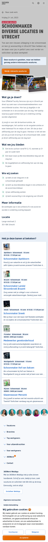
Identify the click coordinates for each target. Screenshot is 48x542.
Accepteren (24, 538)
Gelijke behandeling (12, 505)
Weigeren (35, 532)
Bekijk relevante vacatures (16, 71)
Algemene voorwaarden (12, 500)
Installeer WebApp (13, 491)
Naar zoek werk (11, 12)
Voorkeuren (13, 532)
